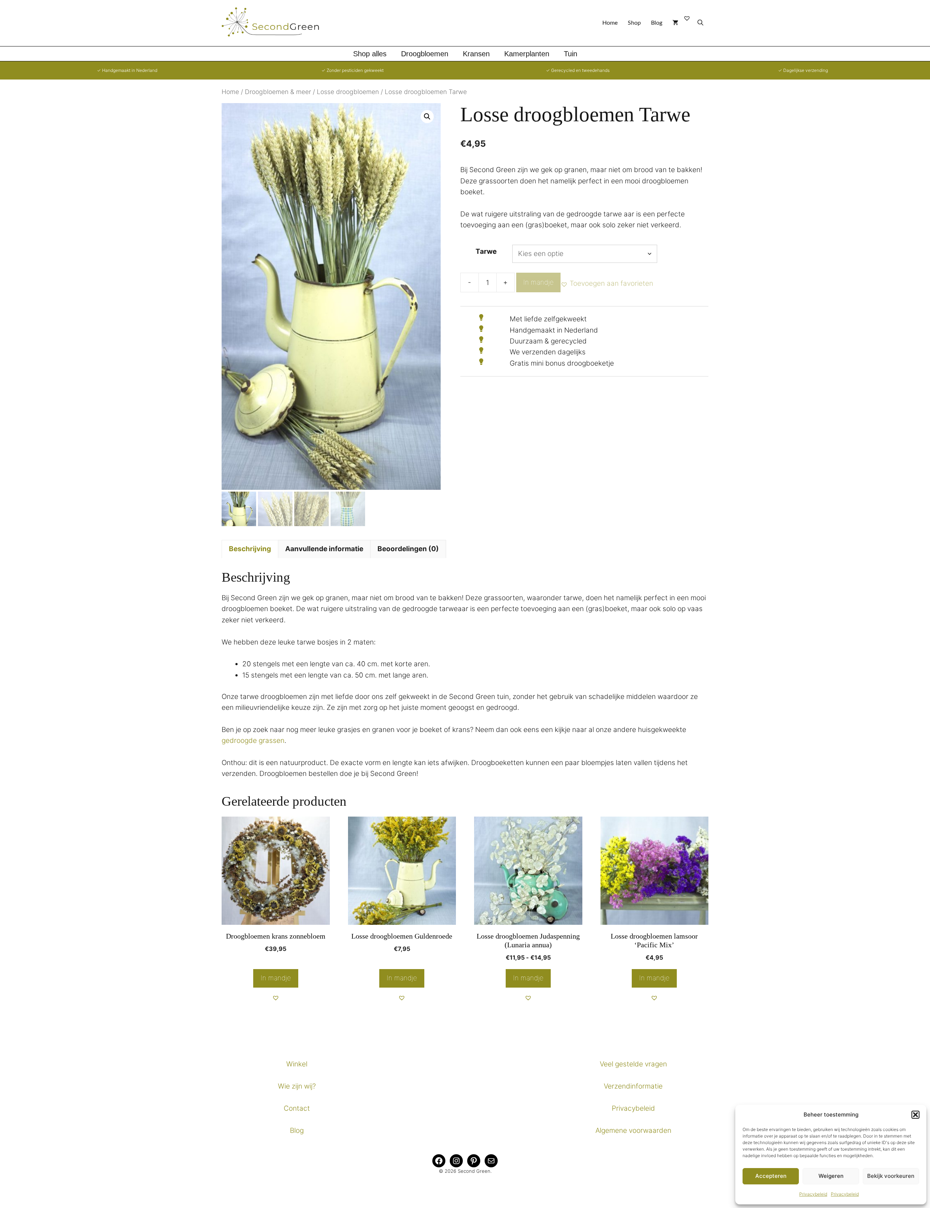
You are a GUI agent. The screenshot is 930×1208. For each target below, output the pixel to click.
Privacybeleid (813, 1194)
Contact (297, 1108)
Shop (634, 23)
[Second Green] (276, 23)
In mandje (538, 282)
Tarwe (486, 251)
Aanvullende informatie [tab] (324, 549)
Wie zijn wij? (297, 1086)
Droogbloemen (424, 54)
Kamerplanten (526, 54)
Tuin (570, 54)
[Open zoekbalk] (700, 23)
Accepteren (771, 1175)
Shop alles (370, 54)
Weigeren (831, 1175)
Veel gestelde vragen (633, 1064)
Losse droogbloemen (348, 91)
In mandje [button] (275, 978)
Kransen (476, 54)
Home (610, 23)
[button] (915, 1114)
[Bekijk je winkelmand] (675, 23)
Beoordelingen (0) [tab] (408, 549)
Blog (656, 23)
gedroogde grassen (253, 740)
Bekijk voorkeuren (890, 1175)
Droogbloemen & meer (278, 91)
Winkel (296, 1064)
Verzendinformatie (633, 1086)
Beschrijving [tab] (250, 549)
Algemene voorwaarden (633, 1130)
